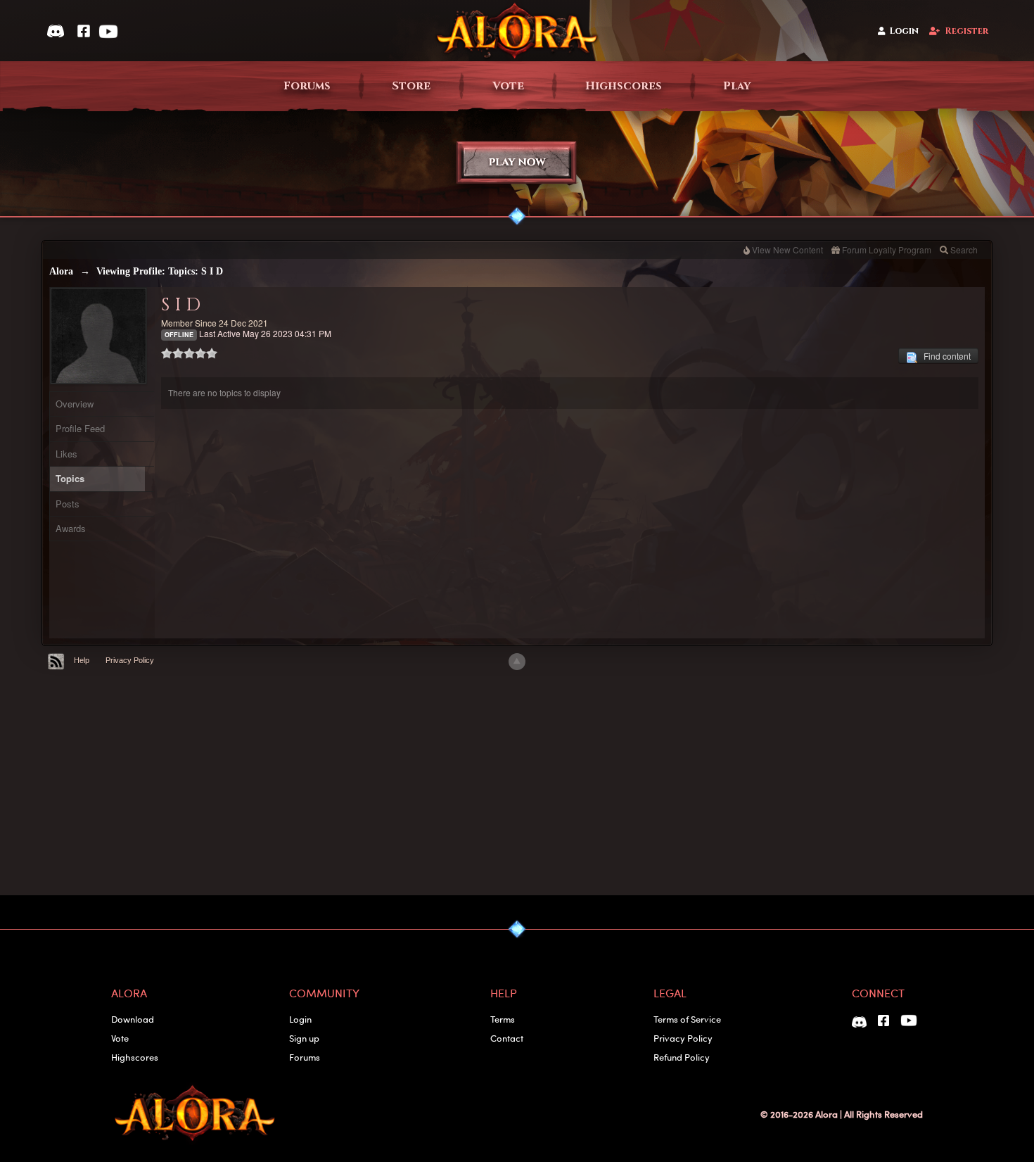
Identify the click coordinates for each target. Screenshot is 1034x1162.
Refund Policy (681, 1056)
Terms (502, 1018)
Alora (61, 271)
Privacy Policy (130, 660)
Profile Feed (80, 428)
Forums (307, 86)
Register (966, 31)
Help (81, 660)
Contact (506, 1037)
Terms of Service (687, 1018)
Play (737, 86)
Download (132, 1018)
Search (964, 249)
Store (411, 86)
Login (904, 31)
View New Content (787, 249)
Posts (67, 503)
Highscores (623, 86)
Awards (71, 528)
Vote (508, 86)
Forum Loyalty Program (886, 249)
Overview (75, 403)
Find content (944, 356)
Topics (70, 478)
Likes (66, 453)
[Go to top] (517, 661)
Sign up (304, 1037)
